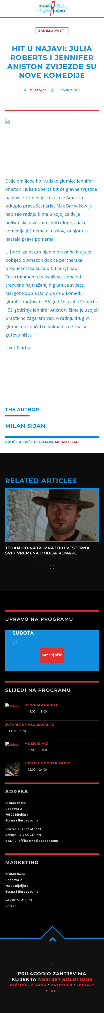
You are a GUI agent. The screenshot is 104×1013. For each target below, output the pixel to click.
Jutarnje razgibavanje (29, 725)
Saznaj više (52, 654)
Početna (18, 985)
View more (52, 515)
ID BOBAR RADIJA (41, 705)
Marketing (62, 985)
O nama (38, 985)
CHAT (53, 991)
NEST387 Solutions (65, 979)
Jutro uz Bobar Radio (48, 763)
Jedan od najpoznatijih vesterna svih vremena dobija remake (47, 550)
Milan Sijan (38, 90)
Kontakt (85, 985)
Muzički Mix (37, 744)
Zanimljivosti (52, 31)
